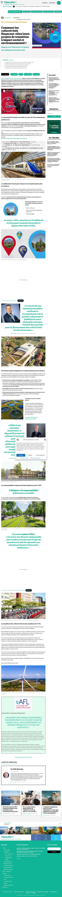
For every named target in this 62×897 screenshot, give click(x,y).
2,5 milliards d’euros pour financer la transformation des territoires (18, 63)
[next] (59, 6)
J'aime (36, 834)
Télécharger (20, 300)
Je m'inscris (54, 851)
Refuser (30, 455)
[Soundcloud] (17, 781)
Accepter (21, 455)
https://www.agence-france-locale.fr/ (23, 757)
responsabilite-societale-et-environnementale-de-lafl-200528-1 (13, 590)
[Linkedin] (13, 781)
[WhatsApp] (25, 781)
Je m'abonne (54, 116)
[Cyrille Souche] (2, 18)
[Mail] (15, 781)
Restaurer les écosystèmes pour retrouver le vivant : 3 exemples (53, 165)
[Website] (23, 781)
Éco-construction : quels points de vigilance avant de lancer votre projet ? (53, 142)
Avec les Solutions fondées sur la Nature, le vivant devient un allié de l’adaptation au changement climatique (54, 99)
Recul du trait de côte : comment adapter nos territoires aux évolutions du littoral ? (54, 79)
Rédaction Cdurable (27, 813)
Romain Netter (13, 333)
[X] (21, 781)
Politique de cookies (24, 457)
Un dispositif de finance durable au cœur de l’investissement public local (19, 62)
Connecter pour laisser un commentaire (9, 763)
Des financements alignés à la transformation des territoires (16, 65)
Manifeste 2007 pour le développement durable (28, 854)
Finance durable (37, 45)
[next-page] (19, 859)
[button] (45, 439)
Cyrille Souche (7, 17)
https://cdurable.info (14, 771)
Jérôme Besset (12, 458)
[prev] (57, 6)
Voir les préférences (40, 455)
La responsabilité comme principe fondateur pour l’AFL (16, 66)
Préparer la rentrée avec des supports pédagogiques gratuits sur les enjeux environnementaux (54, 92)
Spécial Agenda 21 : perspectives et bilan (27, 856)
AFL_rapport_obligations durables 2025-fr (9, 300)
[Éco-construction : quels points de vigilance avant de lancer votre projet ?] (31, 798)
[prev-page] (17, 859)
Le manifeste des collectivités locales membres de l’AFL (16, 67)
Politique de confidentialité (35, 457)
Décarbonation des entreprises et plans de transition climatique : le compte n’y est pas (30, 851)
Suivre (60, 823)
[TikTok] (19, 781)
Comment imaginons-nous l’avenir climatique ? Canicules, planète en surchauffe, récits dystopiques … (54, 85)
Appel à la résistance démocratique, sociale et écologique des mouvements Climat (31, 848)
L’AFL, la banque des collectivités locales (11, 78)
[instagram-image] (4, 830)
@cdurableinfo (7, 823)
